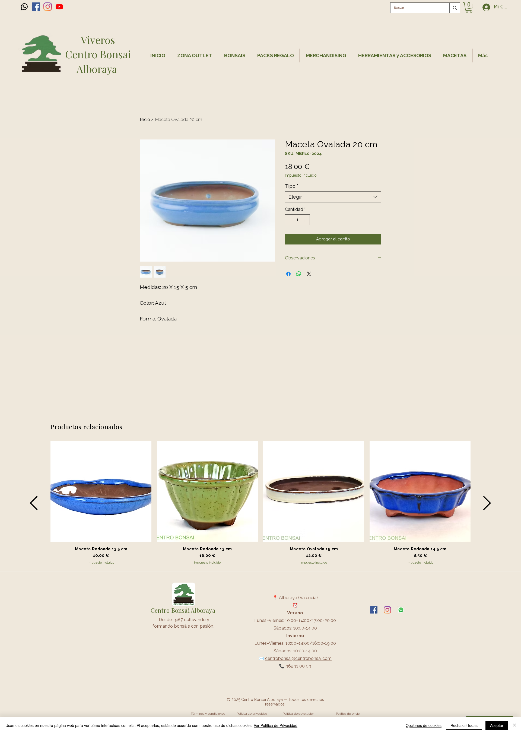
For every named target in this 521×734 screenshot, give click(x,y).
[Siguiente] (487, 503)
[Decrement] (289, 220)
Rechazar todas (464, 725)
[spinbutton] (297, 220)
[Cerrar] (514, 725)
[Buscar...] (454, 8)
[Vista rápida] (100, 491)
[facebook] (36, 6)
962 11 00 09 (298, 666)
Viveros (98, 40)
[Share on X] (309, 274)
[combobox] (333, 196)
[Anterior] (34, 503)
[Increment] (305, 220)
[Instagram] (47, 6)
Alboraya (98, 69)
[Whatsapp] (24, 6)
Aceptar (496, 725)
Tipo (291, 186)
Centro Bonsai (98, 54)
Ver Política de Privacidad (275, 725)
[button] (469, 7)
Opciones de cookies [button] (423, 725)
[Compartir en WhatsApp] (299, 274)
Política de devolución (298, 714)
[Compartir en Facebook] (288, 274)
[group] (260, 503)
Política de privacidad (252, 714)
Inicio (145, 119)
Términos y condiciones (208, 714)
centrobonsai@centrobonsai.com (298, 658)
